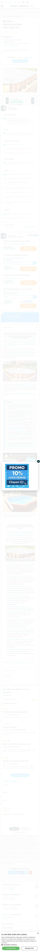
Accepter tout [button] (11, 948)
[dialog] (20, 941)
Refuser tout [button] (29, 948)
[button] (20, 945)
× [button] (38, 933)
